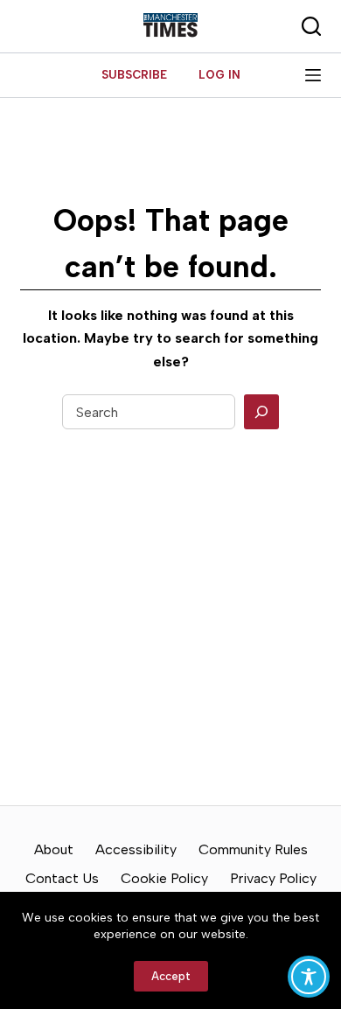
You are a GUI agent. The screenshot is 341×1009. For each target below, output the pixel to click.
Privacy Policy (273, 878)
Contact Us (62, 878)
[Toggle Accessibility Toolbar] (308, 976)
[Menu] (313, 75)
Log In (219, 74)
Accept (171, 976)
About (53, 849)
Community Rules (253, 849)
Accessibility (136, 849)
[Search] (261, 411)
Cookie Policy (164, 878)
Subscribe (134, 74)
